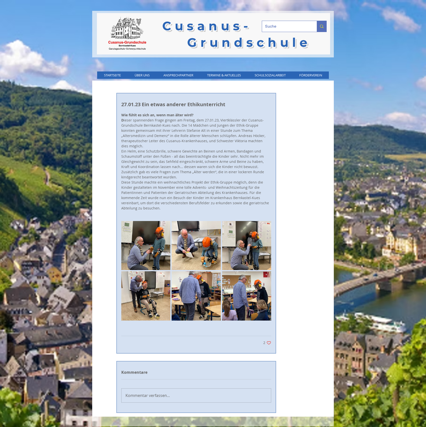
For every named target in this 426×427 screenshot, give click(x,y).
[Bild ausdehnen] (145, 245)
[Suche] (321, 26)
